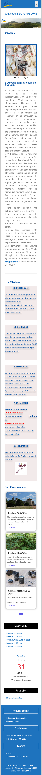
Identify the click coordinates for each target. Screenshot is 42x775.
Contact (9, 753)
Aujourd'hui (21, 656)
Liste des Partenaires (14, 698)
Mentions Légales (12, 721)
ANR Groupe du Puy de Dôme (21, 13)
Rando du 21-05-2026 (14, 646)
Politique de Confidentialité (16, 718)
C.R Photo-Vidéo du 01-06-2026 (19, 592)
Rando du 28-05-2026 (14, 643)
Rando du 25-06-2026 (17, 513)
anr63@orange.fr (11, 261)
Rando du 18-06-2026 (17, 553)
